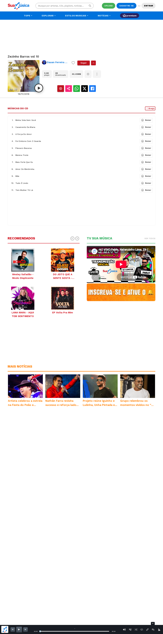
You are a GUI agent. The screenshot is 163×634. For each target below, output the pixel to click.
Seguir (84, 63)
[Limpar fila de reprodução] (159, 629)
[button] (73, 120)
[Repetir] (142, 629)
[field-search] (90, 6)
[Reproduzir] (38, 88)
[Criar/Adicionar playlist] (153, 629)
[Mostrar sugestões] (93, 63)
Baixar (148, 120)
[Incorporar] (147, 629)
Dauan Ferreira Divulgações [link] (58, 62)
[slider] (40, 631)
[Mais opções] (97, 74)
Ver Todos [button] (149, 238)
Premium (131, 15)
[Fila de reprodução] (130, 629)
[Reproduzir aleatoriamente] (136, 629)
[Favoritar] (73, 63)
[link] (55, 62)
